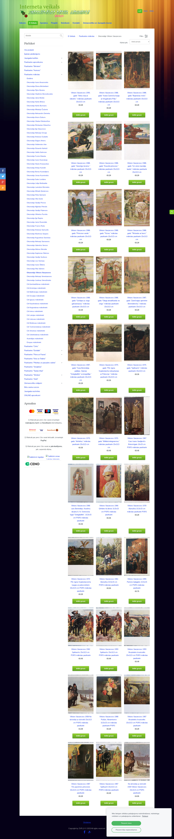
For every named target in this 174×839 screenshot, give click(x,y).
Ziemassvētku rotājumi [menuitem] (33, 383)
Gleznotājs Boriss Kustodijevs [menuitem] (38, 172)
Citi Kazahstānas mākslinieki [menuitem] (37, 304)
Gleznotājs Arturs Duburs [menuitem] (36, 117)
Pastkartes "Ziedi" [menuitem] (31, 379)
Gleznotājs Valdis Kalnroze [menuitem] (37, 152)
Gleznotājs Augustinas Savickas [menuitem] (38, 238)
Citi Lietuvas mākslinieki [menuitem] (36, 319)
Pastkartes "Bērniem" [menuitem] (32, 66)
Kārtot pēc (124, 43)
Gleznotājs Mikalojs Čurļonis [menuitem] (37, 109)
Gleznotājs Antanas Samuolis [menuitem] (38, 230)
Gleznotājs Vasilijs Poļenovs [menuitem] (37, 210)
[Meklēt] (61, 35)
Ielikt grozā (80, 115)
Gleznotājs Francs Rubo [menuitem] (36, 226)
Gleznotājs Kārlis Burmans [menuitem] (37, 106)
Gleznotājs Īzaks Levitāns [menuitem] (36, 179)
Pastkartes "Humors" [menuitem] (32, 70)
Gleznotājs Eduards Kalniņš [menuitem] (37, 148)
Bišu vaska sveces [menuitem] (31, 387)
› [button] (62, 58)
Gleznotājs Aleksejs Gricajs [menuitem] (37, 133)
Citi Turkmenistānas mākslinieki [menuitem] (38, 327)
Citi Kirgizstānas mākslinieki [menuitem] (37, 307)
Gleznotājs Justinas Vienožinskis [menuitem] (39, 280)
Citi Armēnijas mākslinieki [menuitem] (36, 288)
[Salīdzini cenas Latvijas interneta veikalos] (53, 457)
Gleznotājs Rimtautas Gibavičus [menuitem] (39, 125)
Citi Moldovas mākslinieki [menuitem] (36, 323)
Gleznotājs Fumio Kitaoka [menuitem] (36, 156)
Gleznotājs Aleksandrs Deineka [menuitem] (38, 113)
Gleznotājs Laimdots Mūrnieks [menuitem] (38, 187)
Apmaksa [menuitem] (44, 23)
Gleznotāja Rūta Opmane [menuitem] (36, 195)
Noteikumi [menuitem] (65, 23)
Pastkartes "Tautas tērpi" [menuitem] (33, 371)
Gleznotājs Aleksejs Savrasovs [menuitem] (38, 241)
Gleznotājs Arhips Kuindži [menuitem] (36, 168)
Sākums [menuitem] (22, 23)
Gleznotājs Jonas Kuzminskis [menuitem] (38, 175)
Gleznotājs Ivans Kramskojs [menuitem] (37, 160)
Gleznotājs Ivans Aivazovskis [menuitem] (37, 82)
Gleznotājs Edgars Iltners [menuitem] (36, 141)
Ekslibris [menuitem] (30, 78)
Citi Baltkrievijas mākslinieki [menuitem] (37, 292)
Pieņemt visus (126, 823)
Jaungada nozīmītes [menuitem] (32, 391)
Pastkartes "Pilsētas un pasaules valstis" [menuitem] (40, 363)
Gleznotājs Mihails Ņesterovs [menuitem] (37, 191)
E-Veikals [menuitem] (33, 23)
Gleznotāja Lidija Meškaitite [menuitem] (37, 183)
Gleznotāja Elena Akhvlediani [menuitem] (37, 86)
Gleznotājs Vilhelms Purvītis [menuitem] (37, 214)
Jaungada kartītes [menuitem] (31, 58)
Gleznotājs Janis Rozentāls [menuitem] (37, 222)
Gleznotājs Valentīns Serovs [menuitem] (37, 245)
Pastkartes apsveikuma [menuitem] (33, 62)
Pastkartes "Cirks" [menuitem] (31, 346)
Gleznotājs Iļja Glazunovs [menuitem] (36, 129)
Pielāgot (145, 816)
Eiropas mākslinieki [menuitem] (34, 342)
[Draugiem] (89, 832)
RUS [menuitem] (145, 11)
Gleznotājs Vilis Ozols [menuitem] (35, 199)
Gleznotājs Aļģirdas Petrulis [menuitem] (37, 207)
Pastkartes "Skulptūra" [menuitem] (33, 367)
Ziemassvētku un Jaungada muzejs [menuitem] (97, 23)
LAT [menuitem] (139, 11)
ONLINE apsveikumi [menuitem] (32, 395)
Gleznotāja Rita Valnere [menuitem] (35, 269)
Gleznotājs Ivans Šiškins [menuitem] (36, 265)
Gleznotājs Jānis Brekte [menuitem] (35, 98)
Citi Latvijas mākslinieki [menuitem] (35, 315)
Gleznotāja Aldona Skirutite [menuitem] (37, 249)
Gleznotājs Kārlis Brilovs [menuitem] (36, 102)
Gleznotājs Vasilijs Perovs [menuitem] (36, 203)
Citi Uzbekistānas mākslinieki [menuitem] (37, 335)
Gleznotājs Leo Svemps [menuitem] (36, 261)
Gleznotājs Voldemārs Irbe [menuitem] (37, 144)
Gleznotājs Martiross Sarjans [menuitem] (37, 234)
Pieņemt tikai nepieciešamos (126, 830)
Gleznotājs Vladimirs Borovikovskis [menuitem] (40, 94)
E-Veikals (71, 36)
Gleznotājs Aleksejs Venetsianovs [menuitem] (39, 276)
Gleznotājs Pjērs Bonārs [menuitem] (36, 90)
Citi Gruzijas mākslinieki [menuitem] (35, 296)
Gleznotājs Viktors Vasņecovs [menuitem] (39, 273)
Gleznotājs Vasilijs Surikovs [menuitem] (37, 257)
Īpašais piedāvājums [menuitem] (32, 54)
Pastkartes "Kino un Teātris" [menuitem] (35, 359)
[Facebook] (84, 832)
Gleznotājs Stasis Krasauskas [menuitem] (38, 164)
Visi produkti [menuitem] (29, 50)
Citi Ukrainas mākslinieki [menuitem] (36, 331)
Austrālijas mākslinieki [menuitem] (35, 338)
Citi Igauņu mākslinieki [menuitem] (35, 300)
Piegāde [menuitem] (54, 23)
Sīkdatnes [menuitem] (87, 822)
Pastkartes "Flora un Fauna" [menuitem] (35, 354)
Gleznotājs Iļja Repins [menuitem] (35, 218)
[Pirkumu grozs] (172, 212)
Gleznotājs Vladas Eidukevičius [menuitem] (38, 121)
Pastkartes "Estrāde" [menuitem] (32, 350)
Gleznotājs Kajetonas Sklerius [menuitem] (38, 253)
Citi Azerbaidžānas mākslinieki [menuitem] (38, 284)
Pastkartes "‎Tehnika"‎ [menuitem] (32, 375)
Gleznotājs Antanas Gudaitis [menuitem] (37, 137)
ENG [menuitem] (152, 11)
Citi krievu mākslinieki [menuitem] (35, 311)
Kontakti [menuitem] (76, 23)
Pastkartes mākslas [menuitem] (32, 74)
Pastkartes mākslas (86, 36)
